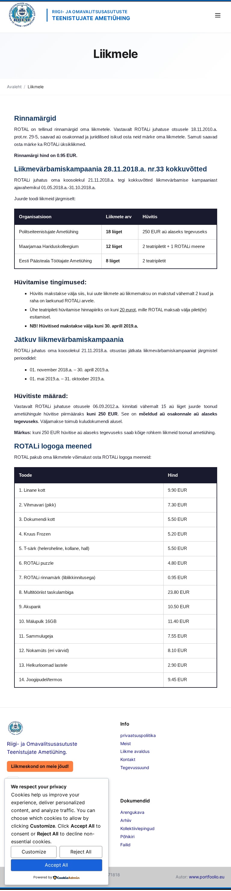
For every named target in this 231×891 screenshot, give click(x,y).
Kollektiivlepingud (137, 828)
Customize (34, 852)
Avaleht (14, 86)
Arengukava (132, 812)
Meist (125, 743)
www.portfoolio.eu (206, 876)
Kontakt (127, 759)
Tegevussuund (134, 767)
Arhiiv (125, 820)
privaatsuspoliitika (138, 735)
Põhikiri (127, 836)
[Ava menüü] (217, 15)
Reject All (80, 852)
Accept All (56, 865)
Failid (125, 844)
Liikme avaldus (134, 751)
